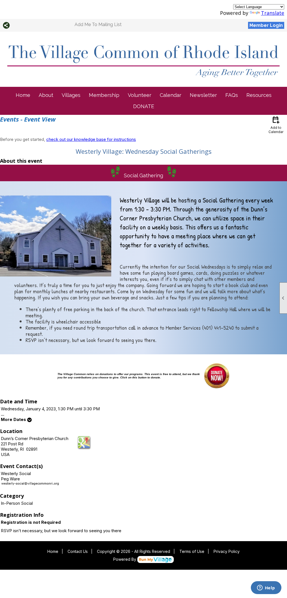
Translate (272, 13)
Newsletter (203, 95)
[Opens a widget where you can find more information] (266, 588)
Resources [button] (259, 95)
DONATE (143, 106)
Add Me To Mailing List (98, 24)
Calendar (170, 95)
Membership (104, 95)
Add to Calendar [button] (276, 124)
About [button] (46, 95)
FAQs (231, 95)
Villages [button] (71, 95)
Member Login (266, 25)
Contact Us (78, 551)
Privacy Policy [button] (227, 551)
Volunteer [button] (139, 95)
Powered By (125, 559)
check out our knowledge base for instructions (91, 139)
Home (23, 95)
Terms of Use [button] (191, 551)
